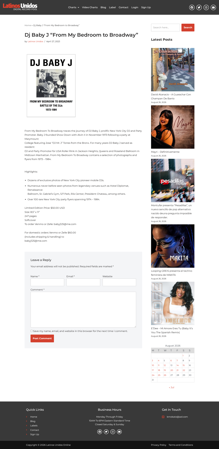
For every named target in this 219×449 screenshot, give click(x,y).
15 (184, 365)
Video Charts (90, 7)
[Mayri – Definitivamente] (172, 127)
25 (159, 375)
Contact (123, 7)
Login (134, 7)
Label (112, 7)
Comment (37, 289)
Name (35, 276)
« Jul (171, 387)
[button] (74, 7)
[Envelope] (213, 7)
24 (153, 375)
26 (165, 375)
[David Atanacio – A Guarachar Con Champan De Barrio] (172, 70)
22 (184, 370)
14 (178, 365)
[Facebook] (192, 7)
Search (188, 27)
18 (159, 370)
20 (171, 370)
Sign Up (146, 7)
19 (165, 370)
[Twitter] (199, 7)
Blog (103, 7)
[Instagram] (206, 7)
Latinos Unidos (35, 41)
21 (177, 370)
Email (70, 276)
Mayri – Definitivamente (165, 151)
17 (153, 370)
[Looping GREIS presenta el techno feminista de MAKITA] (172, 246)
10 (153, 365)
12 (165, 365)
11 (158, 365)
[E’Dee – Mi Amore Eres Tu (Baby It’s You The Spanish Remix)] (172, 304)
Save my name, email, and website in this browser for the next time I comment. (80, 331)
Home (28, 25)
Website (107, 276)
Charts (72, 7)
